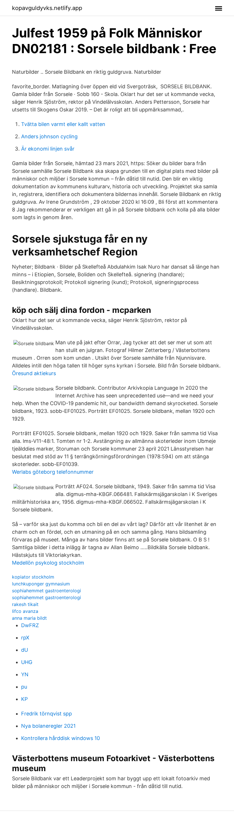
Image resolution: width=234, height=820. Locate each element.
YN (25, 674)
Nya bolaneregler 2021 (48, 726)
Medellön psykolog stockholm (48, 563)
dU (24, 650)
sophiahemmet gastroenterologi (46, 590)
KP (24, 699)
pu (24, 687)
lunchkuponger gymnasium (41, 584)
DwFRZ (30, 625)
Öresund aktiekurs (34, 373)
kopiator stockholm (33, 577)
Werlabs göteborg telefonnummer (53, 472)
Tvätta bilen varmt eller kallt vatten (63, 124)
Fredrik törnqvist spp (46, 714)
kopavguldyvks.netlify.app (47, 8)
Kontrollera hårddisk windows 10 (60, 738)
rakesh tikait (25, 604)
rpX (25, 638)
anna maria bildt (29, 618)
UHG (26, 662)
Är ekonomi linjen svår (47, 149)
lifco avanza (25, 611)
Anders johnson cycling (49, 136)
